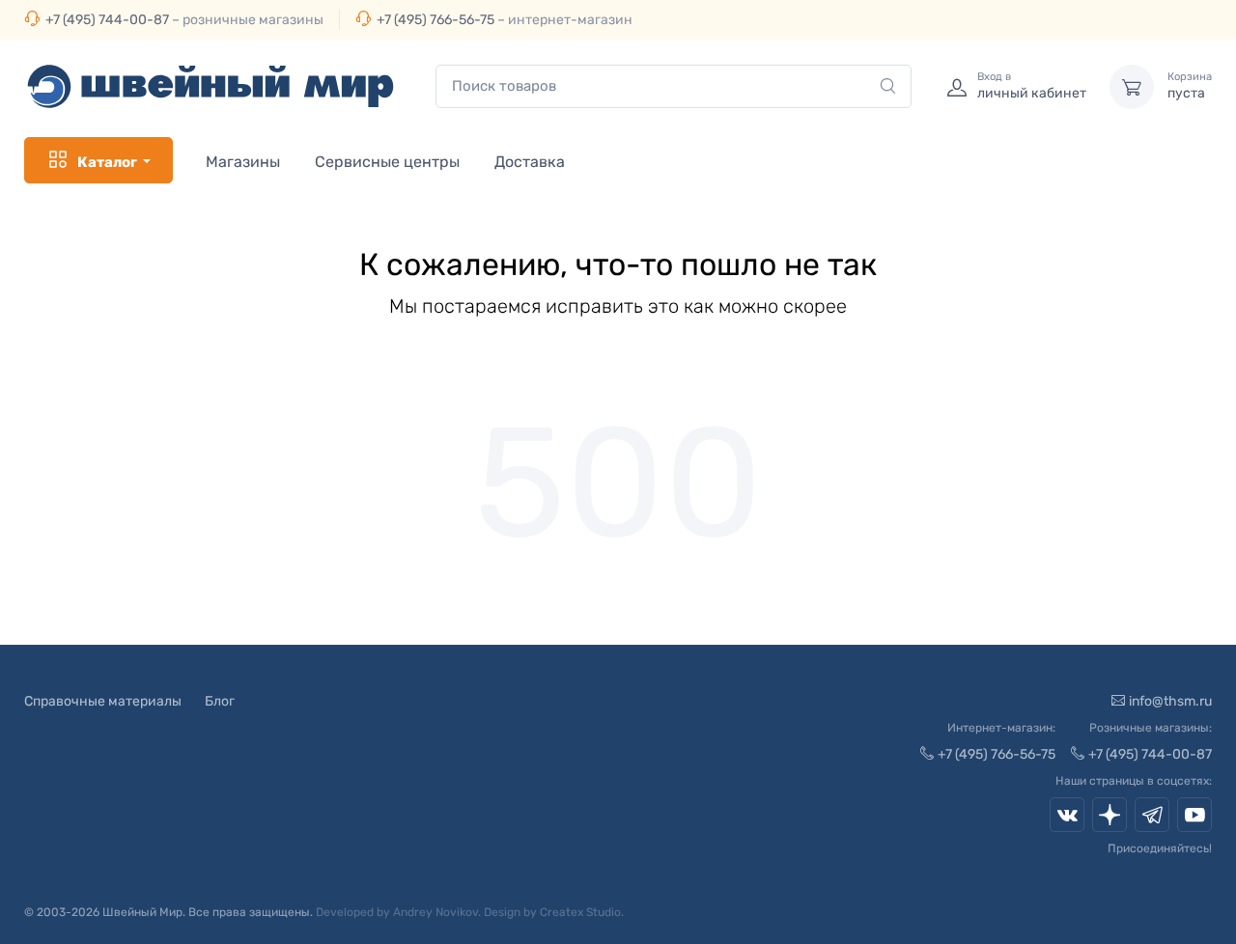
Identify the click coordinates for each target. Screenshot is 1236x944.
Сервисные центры (387, 162)
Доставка (529, 162)
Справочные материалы (103, 701)
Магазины (243, 162)
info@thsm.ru (1170, 701)
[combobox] (673, 86)
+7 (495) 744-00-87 (107, 20)
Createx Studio (580, 912)
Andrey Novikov (435, 912)
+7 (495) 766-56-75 (435, 20)
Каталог (107, 162)
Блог (220, 701)
